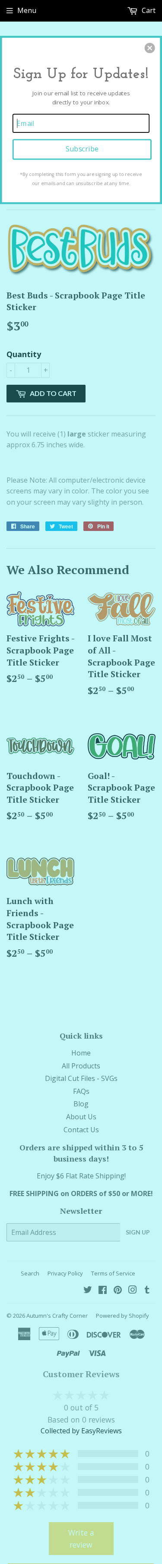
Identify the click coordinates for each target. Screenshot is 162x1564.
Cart (148, 10)
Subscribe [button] (82, 149)
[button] (150, 48)
